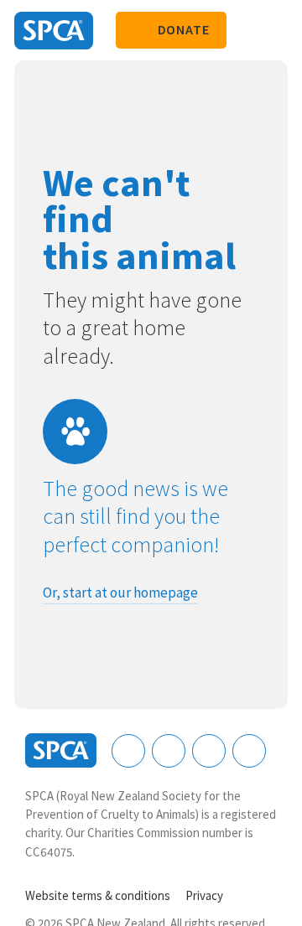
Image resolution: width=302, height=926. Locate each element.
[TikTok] (249, 751)
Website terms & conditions (97, 895)
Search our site (247, 30)
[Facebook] (128, 751)
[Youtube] (209, 751)
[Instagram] (168, 751)
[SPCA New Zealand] (53, 30)
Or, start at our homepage (120, 592)
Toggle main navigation (275, 30)
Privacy (204, 895)
